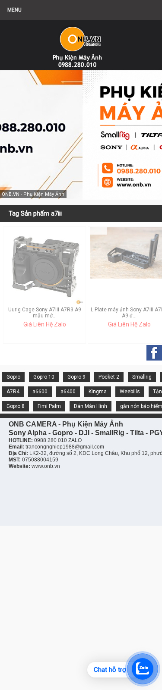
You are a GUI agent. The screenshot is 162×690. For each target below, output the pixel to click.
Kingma (98, 392)
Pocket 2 (108, 377)
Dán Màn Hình (90, 406)
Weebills (130, 392)
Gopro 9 (76, 377)
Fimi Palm (49, 406)
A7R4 (12, 392)
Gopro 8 (15, 406)
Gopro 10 (43, 377)
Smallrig (142, 377)
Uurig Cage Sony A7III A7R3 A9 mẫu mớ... (44, 313)
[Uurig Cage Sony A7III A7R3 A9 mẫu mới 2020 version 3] (44, 303)
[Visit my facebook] (154, 353)
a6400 (68, 392)
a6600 (40, 392)
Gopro (13, 377)
